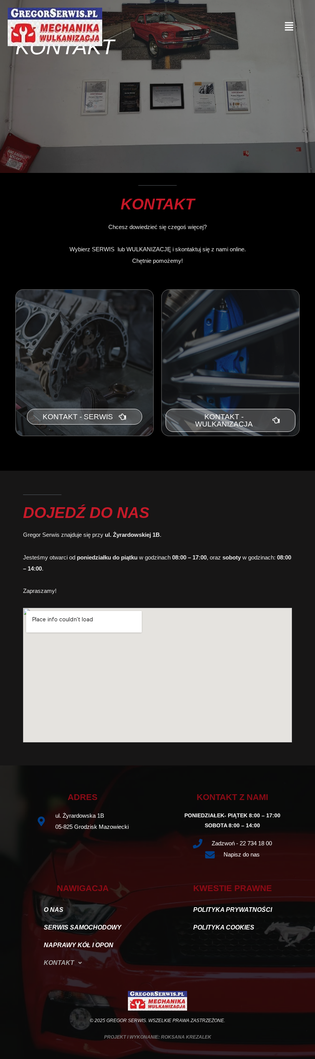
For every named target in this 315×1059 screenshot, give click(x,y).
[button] (289, 26)
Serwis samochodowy (82, 927)
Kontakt (59, 962)
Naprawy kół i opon (78, 945)
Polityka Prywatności (232, 909)
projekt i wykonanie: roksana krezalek (157, 1037)
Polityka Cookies (223, 927)
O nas (53, 909)
